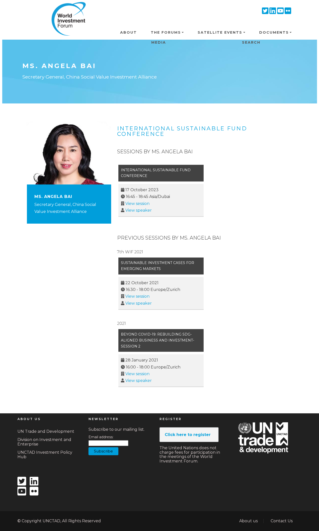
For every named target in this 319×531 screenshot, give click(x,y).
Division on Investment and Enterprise (44, 441)
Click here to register (188, 434)
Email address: (100, 437)
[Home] (66, 9)
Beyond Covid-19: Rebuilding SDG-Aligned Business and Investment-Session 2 (157, 340)
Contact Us (282, 521)
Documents (274, 32)
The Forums (166, 32)
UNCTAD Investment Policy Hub (44, 454)
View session (137, 203)
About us (248, 521)
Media (158, 42)
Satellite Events (220, 32)
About (128, 32)
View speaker (138, 210)
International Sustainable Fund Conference (182, 131)
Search (251, 42)
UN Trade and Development (45, 431)
